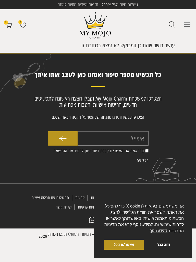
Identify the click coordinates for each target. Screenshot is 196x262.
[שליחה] (63, 138)
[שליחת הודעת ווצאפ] (92, 219)
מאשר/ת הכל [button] (124, 244)
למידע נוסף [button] (158, 231)
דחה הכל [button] (163, 244)
